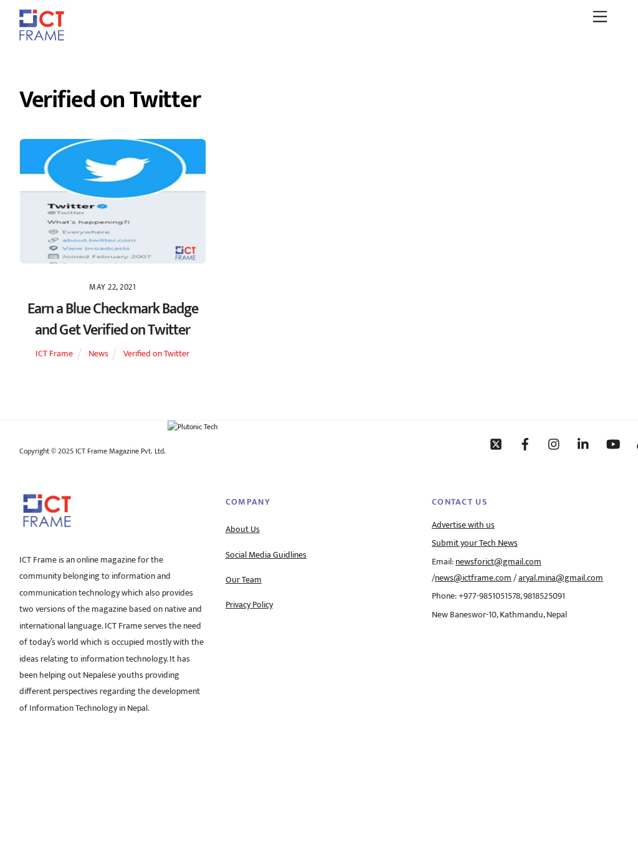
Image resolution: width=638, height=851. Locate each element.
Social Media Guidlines (266, 555)
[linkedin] (583, 443)
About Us (243, 529)
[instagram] (554, 443)
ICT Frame (54, 353)
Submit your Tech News (475, 543)
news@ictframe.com (473, 578)
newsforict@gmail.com (498, 561)
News (98, 353)
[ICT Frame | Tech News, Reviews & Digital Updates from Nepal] (41, 36)
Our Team (244, 580)
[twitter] (495, 443)
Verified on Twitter (156, 353)
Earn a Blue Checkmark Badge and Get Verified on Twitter (112, 320)
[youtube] (613, 443)
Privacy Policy (249, 604)
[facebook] (525, 443)
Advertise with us (463, 525)
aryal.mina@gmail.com (560, 578)
